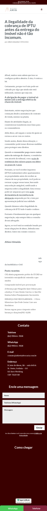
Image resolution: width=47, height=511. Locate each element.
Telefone (36, 508)
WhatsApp (13, 508)
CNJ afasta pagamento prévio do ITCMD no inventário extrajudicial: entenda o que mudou (23, 277)
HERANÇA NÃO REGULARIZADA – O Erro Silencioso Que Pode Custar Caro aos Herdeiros (22, 302)
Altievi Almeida (13, 42)
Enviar (39, 427)
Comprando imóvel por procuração (20, 285)
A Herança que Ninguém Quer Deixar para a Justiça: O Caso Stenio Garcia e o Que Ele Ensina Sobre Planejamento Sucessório (23, 292)
